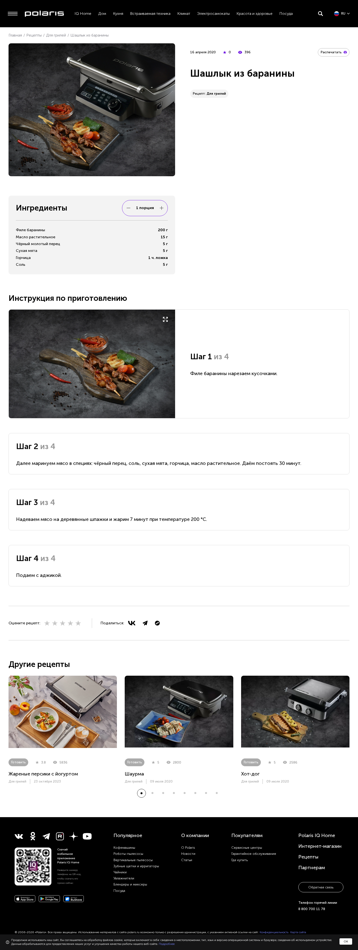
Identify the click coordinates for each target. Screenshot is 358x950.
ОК (346, 941)
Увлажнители (123, 878)
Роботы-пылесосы (128, 854)
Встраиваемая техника (150, 13)
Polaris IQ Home (316, 835)
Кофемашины (124, 848)
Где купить (239, 860)
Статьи (186, 860)
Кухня (118, 13)
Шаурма (134, 774)
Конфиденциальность (274, 932)
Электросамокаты (213, 13)
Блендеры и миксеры (130, 884)
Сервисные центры (246, 848)
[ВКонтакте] (131, 623)
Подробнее (167, 944)
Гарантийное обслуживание (253, 854)
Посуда (286, 13)
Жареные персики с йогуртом (43, 774)
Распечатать (331, 52)
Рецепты (308, 857)
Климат (183, 13)
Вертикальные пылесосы (133, 860)
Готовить (18, 762)
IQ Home (83, 13)
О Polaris (188, 848)
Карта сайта (298, 932)
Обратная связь (320, 887)
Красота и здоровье (254, 13)
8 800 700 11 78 (311, 909)
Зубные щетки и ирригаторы (136, 866)
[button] (141, 793)
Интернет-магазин (320, 846)
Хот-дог (250, 774)
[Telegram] (145, 623)
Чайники (120, 872)
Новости (188, 854)
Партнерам (311, 867)
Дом (102, 13)
